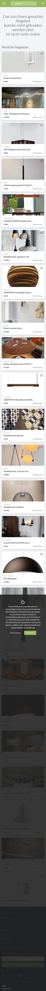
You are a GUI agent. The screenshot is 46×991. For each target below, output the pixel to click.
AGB (4, 986)
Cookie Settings (15, 633)
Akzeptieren (30, 633)
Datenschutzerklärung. (26, 628)
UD (4, 3)
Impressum (6, 988)
